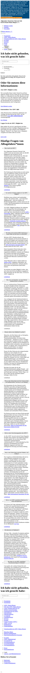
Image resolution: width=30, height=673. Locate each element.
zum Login (3, 136)
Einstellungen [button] (9, 17)
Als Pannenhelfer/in (9, 645)
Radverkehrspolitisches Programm (13, 635)
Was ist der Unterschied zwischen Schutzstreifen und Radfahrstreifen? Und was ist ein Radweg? (17, 381)
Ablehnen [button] (3, 17)
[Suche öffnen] (3, 33)
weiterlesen (7, 189)
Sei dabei (6, 40)
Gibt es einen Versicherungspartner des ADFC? (16, 433)
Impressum (7, 660)
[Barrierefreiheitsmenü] (1, 33)
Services (6, 618)
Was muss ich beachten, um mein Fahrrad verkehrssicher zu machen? (16, 280)
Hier (18, 225)
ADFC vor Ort (8, 623)
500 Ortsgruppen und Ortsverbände (15, 244)
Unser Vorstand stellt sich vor (11, 608)
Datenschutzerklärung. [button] (6, 16)
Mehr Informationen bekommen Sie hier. (18, 494)
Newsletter (7, 28)
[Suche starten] (2, 63)
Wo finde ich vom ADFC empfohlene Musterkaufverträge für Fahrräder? (16, 562)
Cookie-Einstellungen (9, 663)
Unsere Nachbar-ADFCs (10, 621)
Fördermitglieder (8, 626)
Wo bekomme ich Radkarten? (12, 530)
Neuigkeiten (7, 36)
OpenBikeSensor (8, 617)
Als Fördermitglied (9, 643)
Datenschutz (7, 661)
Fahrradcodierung (8, 614)
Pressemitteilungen (9, 649)
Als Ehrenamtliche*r (9, 642)
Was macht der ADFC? (10, 148)
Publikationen (7, 624)
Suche (6, 49)
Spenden (6, 27)
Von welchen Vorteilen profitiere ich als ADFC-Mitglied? (17, 193)
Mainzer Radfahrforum (10, 633)
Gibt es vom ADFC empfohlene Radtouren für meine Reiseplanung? (17, 500)
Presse (5, 43)
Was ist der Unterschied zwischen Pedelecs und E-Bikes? (16, 453)
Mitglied (6, 185)
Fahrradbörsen (8, 612)
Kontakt (6, 620)
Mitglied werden (8, 25)
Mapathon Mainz (8, 632)
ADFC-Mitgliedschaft (10, 639)
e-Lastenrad (7, 615)
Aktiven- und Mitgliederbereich (12, 653)
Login (5, 44)
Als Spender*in (8, 640)
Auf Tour (16, 524)
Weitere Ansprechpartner (10, 610)
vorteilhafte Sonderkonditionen (18, 221)
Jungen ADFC (8, 262)
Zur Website (4, 120)
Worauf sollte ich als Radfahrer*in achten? (15, 332)
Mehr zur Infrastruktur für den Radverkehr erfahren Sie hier (15, 426)
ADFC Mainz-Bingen (10, 37)
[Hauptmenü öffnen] (4, 33)
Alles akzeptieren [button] (17, 17)
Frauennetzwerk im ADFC (11, 611)
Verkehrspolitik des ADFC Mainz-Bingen (15, 39)
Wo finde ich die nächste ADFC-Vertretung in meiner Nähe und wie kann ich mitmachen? (16, 233)
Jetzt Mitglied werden (6, 106)
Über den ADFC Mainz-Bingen (12, 607)
